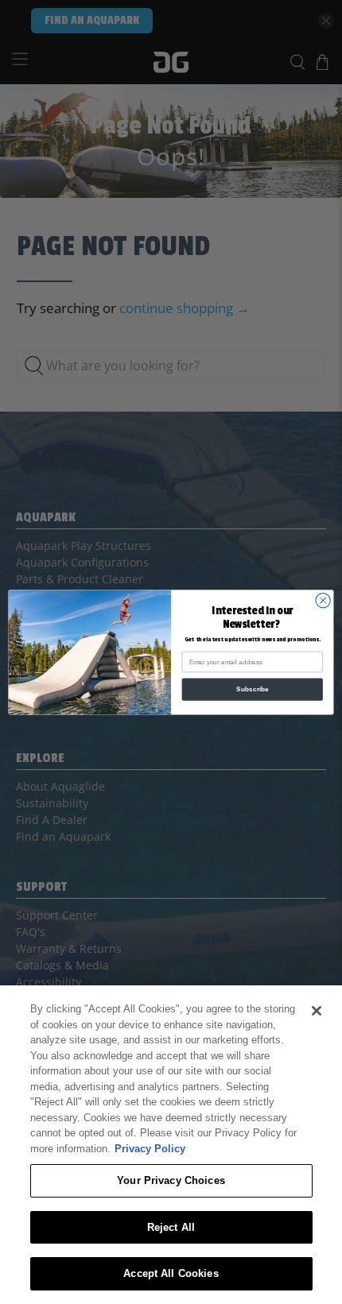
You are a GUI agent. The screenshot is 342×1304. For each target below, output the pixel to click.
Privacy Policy (150, 1149)
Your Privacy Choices (171, 1180)
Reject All (171, 1227)
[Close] (316, 1010)
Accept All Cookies (170, 1273)
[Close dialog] (323, 600)
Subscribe (252, 689)
